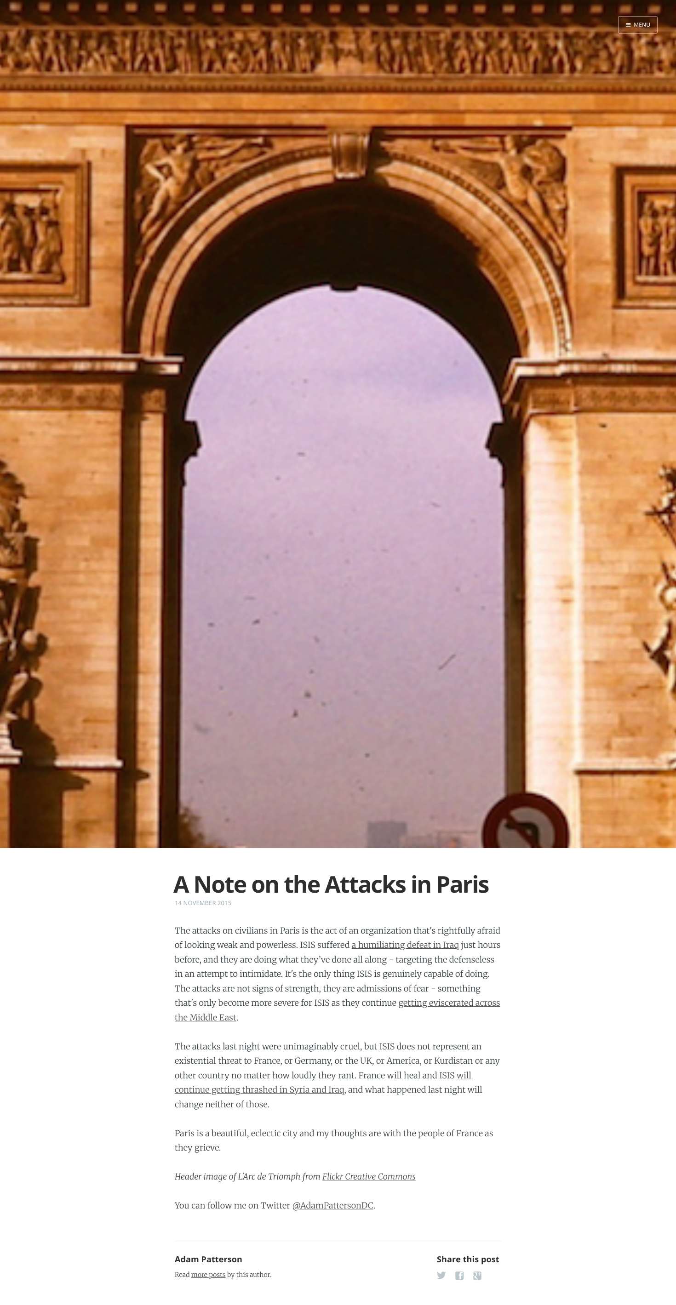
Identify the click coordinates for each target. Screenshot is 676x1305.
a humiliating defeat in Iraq (405, 945)
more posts (208, 1275)
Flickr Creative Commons (369, 1176)
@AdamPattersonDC (332, 1205)
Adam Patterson (208, 1259)
